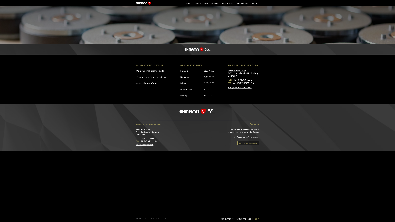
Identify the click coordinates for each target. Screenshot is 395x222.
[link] (253, 3)
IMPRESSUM (229, 219)
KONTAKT (255, 219)
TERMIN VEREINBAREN (248, 143)
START (188, 3)
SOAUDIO (215, 3)
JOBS (222, 219)
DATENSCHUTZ (241, 219)
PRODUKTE (197, 3)
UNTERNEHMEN (227, 3)
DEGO (206, 3)
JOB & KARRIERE (242, 3)
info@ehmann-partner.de (240, 87)
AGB (249, 219)
